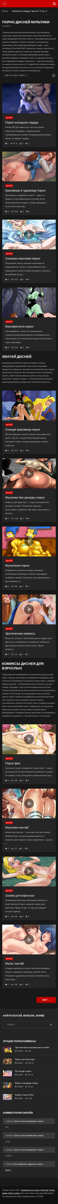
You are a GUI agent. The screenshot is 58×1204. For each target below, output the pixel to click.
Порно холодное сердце (21, 122)
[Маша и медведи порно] (7, 1085)
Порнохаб (44, 1190)
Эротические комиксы (20, 633)
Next (46, 1000)
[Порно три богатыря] (7, 1061)
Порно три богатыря (25, 1059)
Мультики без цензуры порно (25, 497)
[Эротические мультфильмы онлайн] (7, 1050)
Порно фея (12, 763)
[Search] (54, 3)
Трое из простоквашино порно (29, 1121)
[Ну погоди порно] (7, 1073)
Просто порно (14, 1193)
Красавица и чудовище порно (25, 190)
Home (5, 11)
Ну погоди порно (23, 1071)
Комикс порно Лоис (24, 1094)
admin (20, 1051)
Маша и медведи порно (26, 1083)
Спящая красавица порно (22, 429)
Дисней (9, 118)
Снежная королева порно (22, 258)
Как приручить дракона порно (28, 1163)
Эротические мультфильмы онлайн (32, 1047)
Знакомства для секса (30, 1190)
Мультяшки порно (17, 565)
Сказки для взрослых (19, 895)
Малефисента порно (19, 326)
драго (8, 1170)
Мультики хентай (16, 827)
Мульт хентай (14, 963)
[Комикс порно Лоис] (7, 1097)
